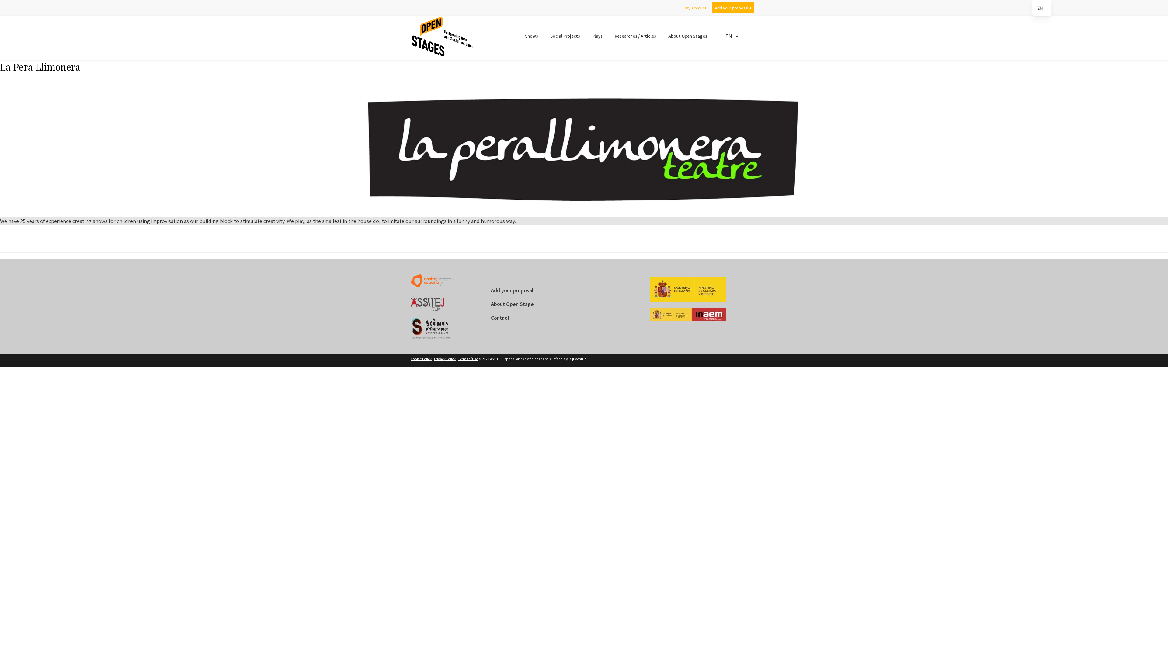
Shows (531, 36)
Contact (500, 317)
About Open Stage (512, 304)
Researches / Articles (635, 36)
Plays (597, 36)
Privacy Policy (445, 358)
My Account (696, 8)
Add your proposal (512, 290)
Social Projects (565, 36)
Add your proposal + (733, 8)
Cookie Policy (421, 358)
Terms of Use (468, 358)
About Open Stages (687, 36)
